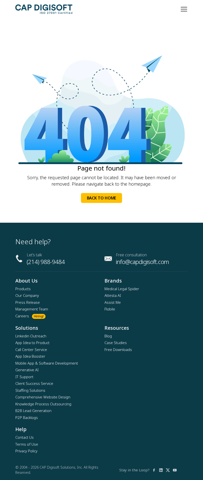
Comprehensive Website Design (42, 396)
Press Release (27, 302)
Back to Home (101, 198)
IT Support (24, 376)
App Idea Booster (30, 356)
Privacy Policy (26, 450)
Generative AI (27, 369)
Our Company (27, 295)
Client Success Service (34, 383)
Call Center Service (31, 349)
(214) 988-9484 (46, 262)
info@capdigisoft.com (142, 262)
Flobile (109, 308)
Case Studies (115, 342)
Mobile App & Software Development (46, 363)
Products (23, 288)
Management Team (31, 308)
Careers (22, 315)
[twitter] (167, 470)
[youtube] (174, 470)
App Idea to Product (32, 342)
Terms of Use (26, 444)
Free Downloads (118, 349)
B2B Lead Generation (33, 410)
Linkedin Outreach (30, 335)
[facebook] (154, 470)
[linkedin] (160, 470)
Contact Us (24, 437)
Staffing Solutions (30, 390)
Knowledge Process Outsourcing (43, 403)
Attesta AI (112, 295)
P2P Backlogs (26, 417)
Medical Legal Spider (121, 288)
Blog (108, 335)
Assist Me (112, 302)
